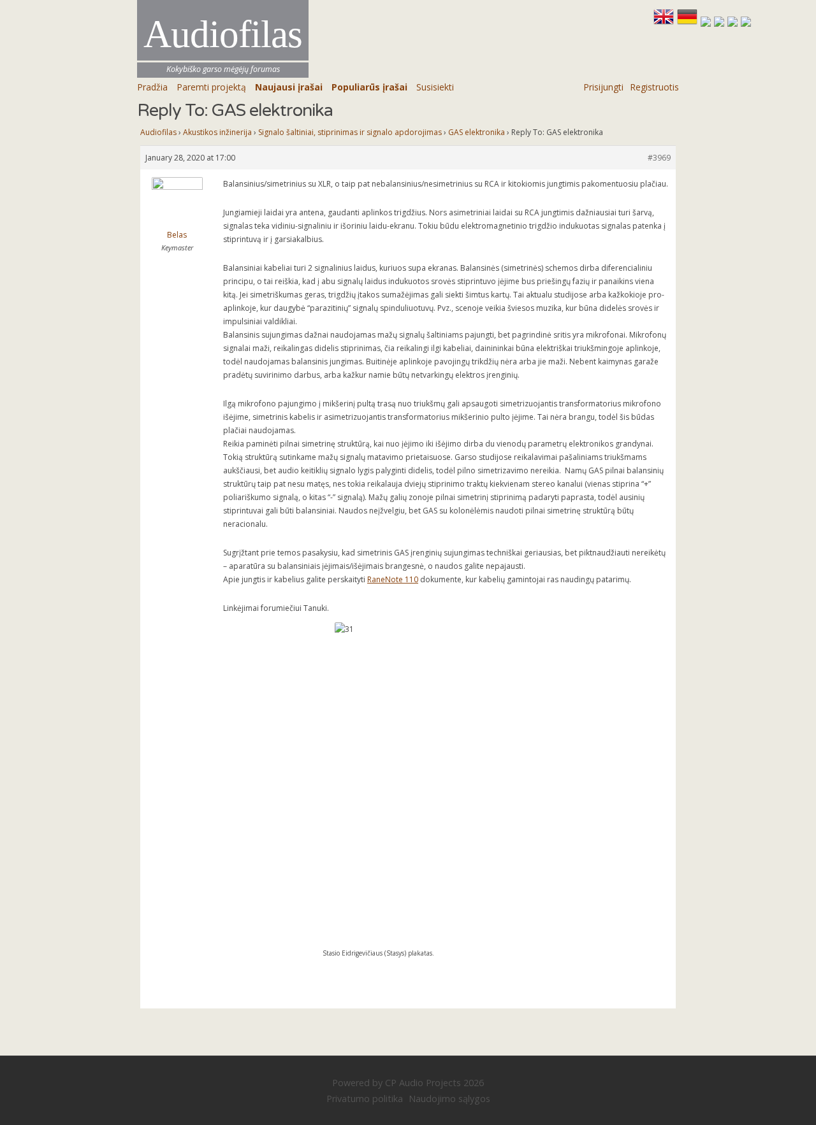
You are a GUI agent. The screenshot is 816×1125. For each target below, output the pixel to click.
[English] (665, 22)
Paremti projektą (211, 87)
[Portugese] (746, 22)
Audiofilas (158, 132)
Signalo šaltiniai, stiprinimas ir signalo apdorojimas (350, 132)
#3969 (659, 157)
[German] (689, 22)
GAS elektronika (476, 132)
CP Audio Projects (423, 1083)
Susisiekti (435, 87)
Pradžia (152, 87)
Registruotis (654, 87)
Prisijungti (603, 87)
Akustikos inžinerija (217, 132)
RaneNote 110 (392, 579)
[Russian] (734, 22)
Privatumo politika (364, 1099)
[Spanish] (720, 22)
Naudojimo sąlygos (449, 1099)
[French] (707, 22)
